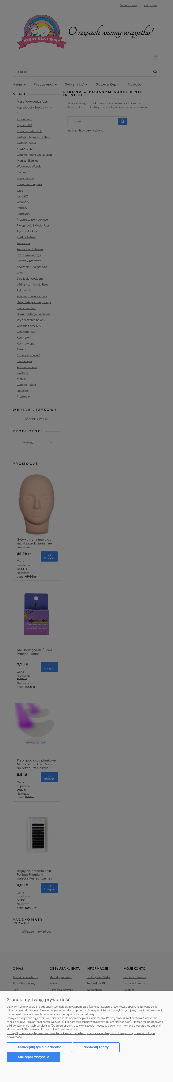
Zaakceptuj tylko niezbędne (39, 1047)
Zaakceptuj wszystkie (33, 1057)
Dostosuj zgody (96, 1047)
